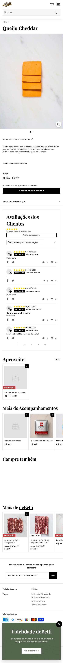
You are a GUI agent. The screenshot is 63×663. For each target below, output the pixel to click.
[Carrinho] (51, 4)
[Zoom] (58, 124)
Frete (17, 185)
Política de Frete (38, 601)
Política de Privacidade (41, 594)
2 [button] (24, 344)
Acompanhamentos (38, 408)
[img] (19, 252)
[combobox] (31, 12)
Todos (57, 359)
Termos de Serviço (39, 605)
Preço (5, 173)
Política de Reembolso (40, 597)
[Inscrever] (53, 575)
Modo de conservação (14, 201)
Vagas (5, 594)
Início (5, 22)
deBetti (26, 507)
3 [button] (31, 344)
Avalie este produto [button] (31, 235)
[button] (7, 262)
